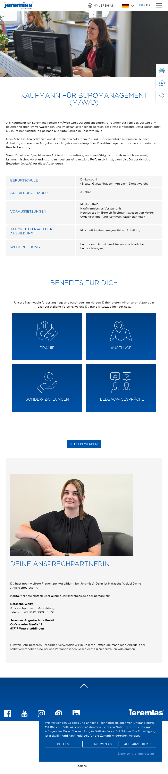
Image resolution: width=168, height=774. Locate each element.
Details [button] (63, 744)
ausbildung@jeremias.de (68, 596)
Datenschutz (127, 753)
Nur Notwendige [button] (100, 744)
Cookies (81, 766)
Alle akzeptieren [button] (138, 744)
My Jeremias (104, 5)
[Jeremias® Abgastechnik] (18, 7)
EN (148, 5)
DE (141, 5)
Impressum (146, 753)
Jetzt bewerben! (84, 444)
